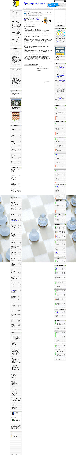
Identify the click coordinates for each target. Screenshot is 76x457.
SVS (14, 143)
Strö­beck (12, 140)
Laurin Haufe (31, 19)
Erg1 (11, 144)
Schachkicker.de (14, 378)
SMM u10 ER (18, 39)
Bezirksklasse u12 (18, 34)
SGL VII (13, 19)
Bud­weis (12, 165)
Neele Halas (31, 18)
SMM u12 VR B (18, 33)
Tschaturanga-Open (14, 204)
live (11, 148)
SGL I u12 (13, 33)
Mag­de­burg (12, 310)
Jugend (30, 15)
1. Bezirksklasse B (58, 184)
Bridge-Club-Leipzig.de (15, 93)
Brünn (12, 320)
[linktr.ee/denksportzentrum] (16, 91)
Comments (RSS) (14, 436)
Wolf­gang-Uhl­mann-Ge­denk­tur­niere (13, 228)
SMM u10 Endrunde (58, 351)
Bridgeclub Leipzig (14, 365)
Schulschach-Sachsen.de (15, 353)
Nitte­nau (12, 263)
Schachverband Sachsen (15, 351)
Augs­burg (12, 208)
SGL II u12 (13, 35)
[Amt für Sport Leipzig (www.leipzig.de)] (16, 414)
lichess (13, 370)
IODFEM (12, 225)
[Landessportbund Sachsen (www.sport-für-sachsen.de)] (16, 422)
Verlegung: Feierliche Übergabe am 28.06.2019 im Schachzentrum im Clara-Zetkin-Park (39, 12)
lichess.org (13, 342)
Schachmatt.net (14, 406)
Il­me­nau (12, 309)
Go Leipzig (13, 366)
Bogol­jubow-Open (13, 306)
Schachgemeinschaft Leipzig (34, 3)
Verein (37, 87)
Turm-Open (12, 141)
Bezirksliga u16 (18, 26)
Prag (11, 162)
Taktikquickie (13, 111)
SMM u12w (17, 35)
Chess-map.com (14, 385)
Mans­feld (12, 179)
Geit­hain (12, 242)
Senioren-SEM (13, 296)
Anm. (12, 221)
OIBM (11, 321)
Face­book (18, 371)
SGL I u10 (13, 39)
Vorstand (40, 87)
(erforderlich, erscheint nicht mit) (42, 68)
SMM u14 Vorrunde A (58, 281)
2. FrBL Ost (17, 21)
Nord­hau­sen (13, 215)
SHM (11, 172)
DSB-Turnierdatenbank (15, 384)
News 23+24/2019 (27, 11)
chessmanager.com (15, 383)
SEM (11, 325)
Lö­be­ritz (12, 161)
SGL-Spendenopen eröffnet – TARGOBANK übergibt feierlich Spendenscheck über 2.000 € (16, 64)
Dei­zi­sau (12, 299)
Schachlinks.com (14, 393)
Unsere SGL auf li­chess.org (16, 335)
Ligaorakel (13, 362)
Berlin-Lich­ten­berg (13, 219)
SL (20, 362)
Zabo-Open (12, 258)
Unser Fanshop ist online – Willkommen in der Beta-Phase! (16, 82)
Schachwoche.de (14, 405)
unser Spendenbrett (61, 28)
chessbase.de (14, 375)
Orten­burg (12, 260)
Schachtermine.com (15, 392)
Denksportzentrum (14, 90)
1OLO (16, 362)
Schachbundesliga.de (15, 361)
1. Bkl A (17, 19)
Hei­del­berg (12, 311)
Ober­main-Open (13, 184)
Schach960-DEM (13, 191)
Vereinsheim (47, 87)
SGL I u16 (13, 24)
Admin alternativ (14, 434)
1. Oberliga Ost (57, 105)
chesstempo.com (14, 407)
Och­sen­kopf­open (13, 246)
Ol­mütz (12, 224)
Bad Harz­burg (13, 286)
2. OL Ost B (17, 13)
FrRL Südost (17, 22)
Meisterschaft (33, 15)
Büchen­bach (13, 149)
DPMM (17, 41)
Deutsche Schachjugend (15, 350)
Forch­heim (12, 272)
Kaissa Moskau (14, 371)
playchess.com (14, 344)
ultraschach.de (14, 395)
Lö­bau (12, 214)
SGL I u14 (13, 30)
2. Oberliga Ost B (57, 121)
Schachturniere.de (14, 391)
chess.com (13, 343)
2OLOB (18, 362)
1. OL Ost (17, 12)
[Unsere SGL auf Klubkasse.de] (60, 51)
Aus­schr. (15, 179)
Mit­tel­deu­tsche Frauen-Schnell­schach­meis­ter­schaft (60, 72)
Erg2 (13, 144)
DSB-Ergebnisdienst (15, 357)
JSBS (13, 173)
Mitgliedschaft (43, 87)
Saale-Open (12, 243)
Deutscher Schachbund (15, 349)
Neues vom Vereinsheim (14, 97)
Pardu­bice (12, 190)
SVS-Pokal (17, 42)
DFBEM (15, 202)
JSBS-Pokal (17, 43)
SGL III (13, 14)
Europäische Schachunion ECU (16, 348)
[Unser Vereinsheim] (16, 102)
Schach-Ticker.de (14, 379)
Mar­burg (12, 289)
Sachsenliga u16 (18, 24)
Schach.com (13, 377)
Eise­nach (12, 284)
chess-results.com (14, 382)
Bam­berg (12, 249)
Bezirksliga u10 (18, 37)
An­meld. (13, 291)
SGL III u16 (14, 26)
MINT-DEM (12, 254)
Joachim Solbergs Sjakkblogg (16, 398)
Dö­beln (12, 305)
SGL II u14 (13, 32)
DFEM (14, 195)
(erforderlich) (40, 66)
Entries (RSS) (14, 435)
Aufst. (18, 359)
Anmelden (13, 433)
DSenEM (12, 197)
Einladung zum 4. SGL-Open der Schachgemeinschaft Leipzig (16, 57)
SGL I (13, 12)
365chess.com (14, 408)
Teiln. (11, 292)
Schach (36, 15)
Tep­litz (12, 157)
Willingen (40, 15)
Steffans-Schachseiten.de (15, 399)
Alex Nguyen (37, 19)
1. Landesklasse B (58, 137)
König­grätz (12, 324)
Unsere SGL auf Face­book (16, 336)
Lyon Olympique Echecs (15, 369)
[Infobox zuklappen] (21, 10)
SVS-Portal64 (14, 360)
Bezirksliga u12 (18, 32)
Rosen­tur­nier (13, 273)
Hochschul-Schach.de (15, 354)
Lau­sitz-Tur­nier (13, 169)
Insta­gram (13, 372)
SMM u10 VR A (18, 38)
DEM (11, 195)
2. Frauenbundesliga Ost (58, 200)
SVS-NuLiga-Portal (14, 359)
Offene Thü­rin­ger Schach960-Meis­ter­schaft (13, 269)
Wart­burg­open (13, 137)
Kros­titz (12, 131)
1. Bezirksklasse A (58, 168)
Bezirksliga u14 (18, 31)
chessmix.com (14, 394)
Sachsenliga (17, 14)
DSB (15, 135)
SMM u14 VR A (18, 30)
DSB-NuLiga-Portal (14, 358)
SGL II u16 (13, 25)
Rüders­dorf (12, 183)
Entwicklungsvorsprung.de (16, 400)
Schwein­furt (12, 135)
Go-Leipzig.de (14, 94)
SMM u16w (17, 27)
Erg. (13, 130)
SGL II (13, 13)
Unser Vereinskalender (58, 59)
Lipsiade (12, 150)
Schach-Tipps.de (14, 404)
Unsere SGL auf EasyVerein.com (15, 454)
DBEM (12, 202)
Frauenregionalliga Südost (59, 214)
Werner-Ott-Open (13, 209)
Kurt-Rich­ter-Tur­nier (14, 314)
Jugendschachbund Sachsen (16, 352)
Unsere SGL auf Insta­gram (16, 337)
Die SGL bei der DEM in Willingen (35, 13)
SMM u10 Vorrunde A (58, 344)
